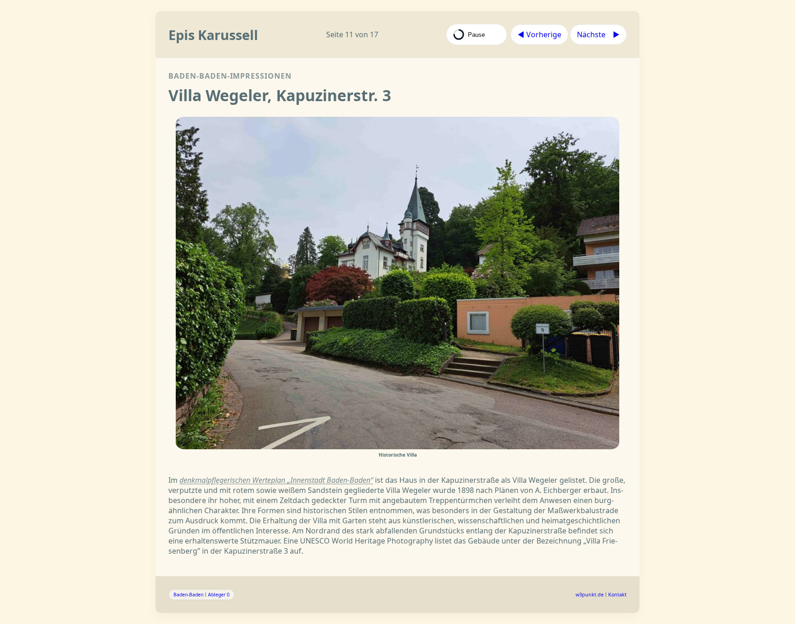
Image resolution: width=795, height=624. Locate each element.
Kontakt (617, 594)
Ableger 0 (219, 594)
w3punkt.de (590, 594)
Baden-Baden (188, 594)
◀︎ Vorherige (539, 34)
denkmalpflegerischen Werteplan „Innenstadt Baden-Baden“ (276, 480)
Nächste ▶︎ (598, 34)
